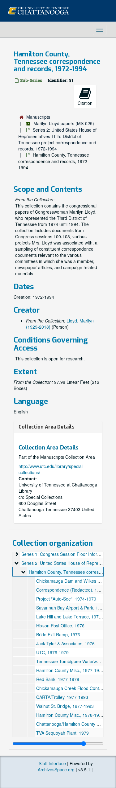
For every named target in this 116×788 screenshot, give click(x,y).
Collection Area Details (47, 427)
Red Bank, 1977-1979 (57, 679)
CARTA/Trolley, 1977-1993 (62, 697)
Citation (85, 103)
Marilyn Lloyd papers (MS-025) (63, 123)
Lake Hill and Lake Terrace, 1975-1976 (74, 617)
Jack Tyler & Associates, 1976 (65, 643)
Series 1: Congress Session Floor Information (65, 554)
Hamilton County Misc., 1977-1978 (70, 670)
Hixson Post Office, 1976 (60, 625)
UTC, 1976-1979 (52, 652)
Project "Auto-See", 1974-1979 (66, 599)
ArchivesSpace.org (56, 769)
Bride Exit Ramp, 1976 (58, 634)
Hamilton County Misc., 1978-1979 (70, 715)
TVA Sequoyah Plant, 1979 (62, 733)
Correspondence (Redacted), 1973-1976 (76, 590)
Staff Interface (52, 763)
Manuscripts (38, 117)
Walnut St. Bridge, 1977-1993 (65, 706)
